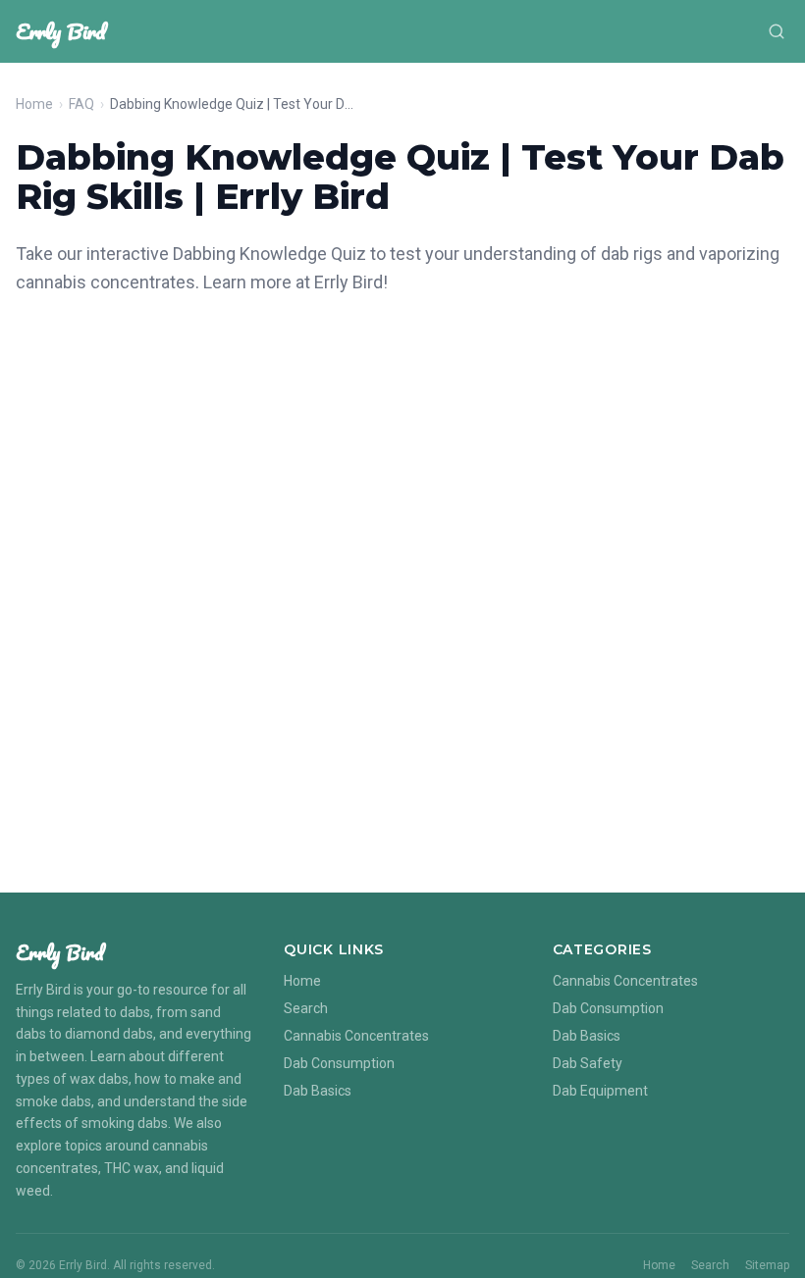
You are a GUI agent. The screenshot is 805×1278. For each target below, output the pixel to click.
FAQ (81, 104)
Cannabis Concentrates (356, 1036)
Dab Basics (317, 1091)
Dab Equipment (600, 1091)
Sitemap (767, 1265)
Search (306, 1008)
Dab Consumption (339, 1063)
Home (34, 104)
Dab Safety (587, 1063)
